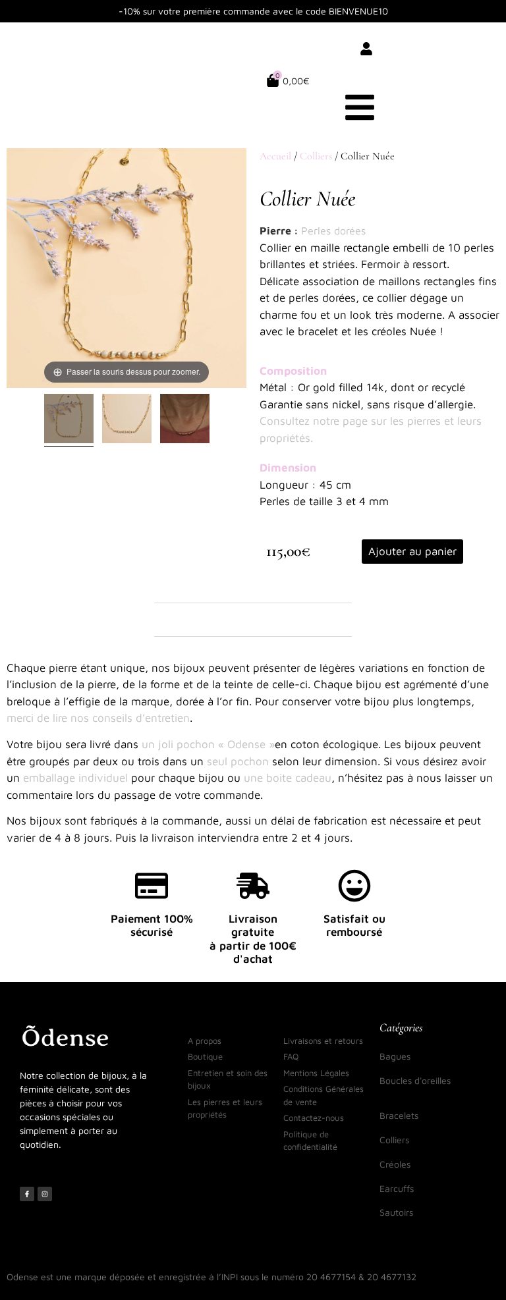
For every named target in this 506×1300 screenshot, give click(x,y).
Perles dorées (333, 230)
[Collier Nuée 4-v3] (185, 420)
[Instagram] (45, 1194)
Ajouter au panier (412, 551)
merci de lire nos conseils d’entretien (98, 717)
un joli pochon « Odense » (208, 744)
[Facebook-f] (27, 1194)
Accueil (275, 156)
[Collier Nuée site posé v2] (127, 420)
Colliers (316, 156)
